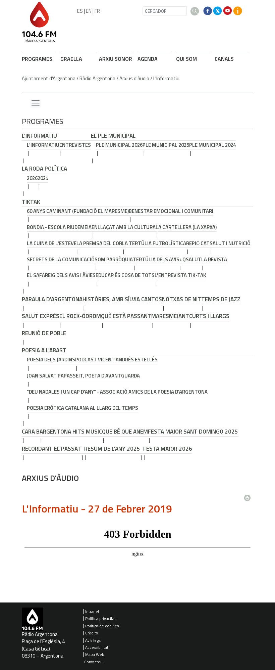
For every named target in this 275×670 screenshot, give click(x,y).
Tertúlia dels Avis (156, 259)
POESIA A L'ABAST (44, 350)
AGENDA (148, 59)
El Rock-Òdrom (80, 316)
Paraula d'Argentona (52, 299)
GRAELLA (71, 59)
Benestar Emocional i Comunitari (171, 211)
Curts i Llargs (209, 316)
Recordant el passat (51, 448)
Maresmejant (170, 316)
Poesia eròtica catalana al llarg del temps (82, 408)
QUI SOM (186, 59)
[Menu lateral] (35, 103)
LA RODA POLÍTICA (44, 168)
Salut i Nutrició (230, 243)
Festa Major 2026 (167, 448)
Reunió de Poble (44, 333)
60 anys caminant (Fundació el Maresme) (78, 211)
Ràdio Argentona (97, 78)
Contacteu (93, 662)
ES (80, 11)
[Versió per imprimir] (249, 496)
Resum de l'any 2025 (112, 448)
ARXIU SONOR (115, 59)
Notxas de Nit (181, 299)
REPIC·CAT (198, 243)
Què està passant (126, 316)
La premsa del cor (99, 243)
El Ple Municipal (113, 135)
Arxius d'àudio (134, 78)
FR (97, 11)
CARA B (31, 431)
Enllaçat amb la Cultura (124, 227)
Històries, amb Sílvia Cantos (122, 299)
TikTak (31, 201)
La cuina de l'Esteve (51, 243)
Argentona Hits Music (71, 431)
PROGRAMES (37, 59)
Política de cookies (102, 626)
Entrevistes (75, 145)
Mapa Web (94, 654)
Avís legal (93, 640)
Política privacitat (100, 618)
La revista (214, 259)
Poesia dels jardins (51, 359)
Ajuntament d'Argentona (48, 78)
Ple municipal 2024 (212, 145)
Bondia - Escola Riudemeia (59, 227)
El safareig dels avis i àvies (61, 275)
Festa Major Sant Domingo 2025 (193, 431)
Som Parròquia (114, 259)
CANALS (224, 59)
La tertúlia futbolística (154, 243)
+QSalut (190, 259)
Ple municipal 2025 (166, 145)
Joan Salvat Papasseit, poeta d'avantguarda (83, 375)
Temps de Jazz (220, 299)
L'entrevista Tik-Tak (180, 275)
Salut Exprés (40, 316)
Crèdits (91, 633)
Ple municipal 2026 (119, 145)
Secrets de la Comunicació (61, 259)
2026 (32, 178)
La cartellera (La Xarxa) (186, 227)
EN (89, 11)
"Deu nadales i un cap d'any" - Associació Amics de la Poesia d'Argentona (117, 392)
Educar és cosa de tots (125, 275)
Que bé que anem (125, 431)
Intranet (92, 611)
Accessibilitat (96, 647)
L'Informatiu (166, 78)
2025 (43, 178)
